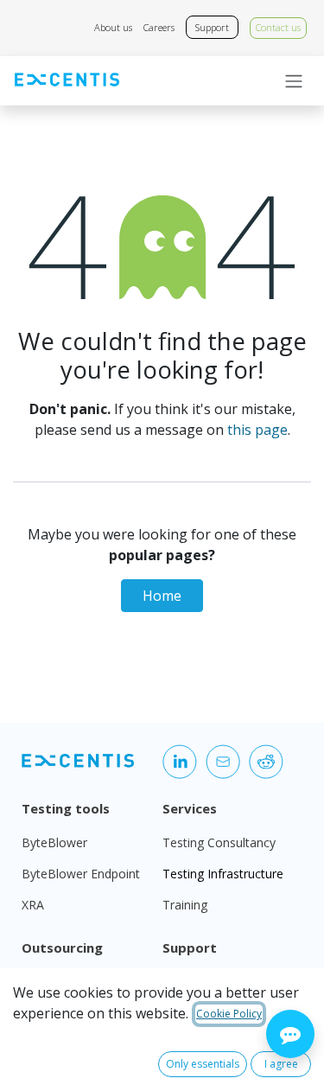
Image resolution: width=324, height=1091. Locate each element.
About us (113, 27)
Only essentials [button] (202, 1063)
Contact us (278, 27)
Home (162, 595)
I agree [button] (281, 1063)
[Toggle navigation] (293, 81)
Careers (159, 27)
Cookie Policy (229, 1013)
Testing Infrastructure (222, 873)
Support (212, 27)
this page (257, 429)
